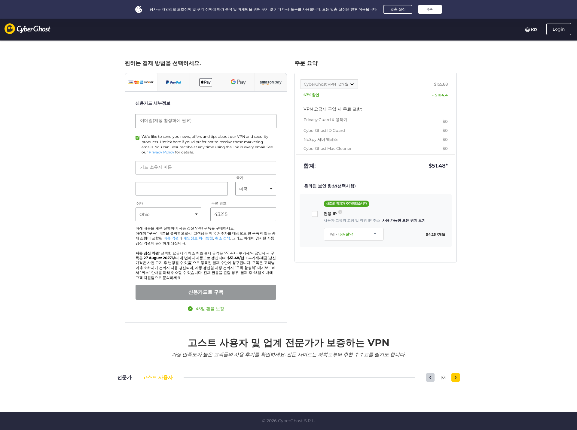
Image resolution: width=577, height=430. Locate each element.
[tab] (141, 82)
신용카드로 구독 (206, 292)
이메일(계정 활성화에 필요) (166, 120)
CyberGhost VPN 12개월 (327, 84)
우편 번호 (219, 203)
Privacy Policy (161, 152)
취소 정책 (222, 238)
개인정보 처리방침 (198, 238)
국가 (239, 178)
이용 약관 (171, 238)
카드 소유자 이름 (156, 167)
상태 (140, 203)
